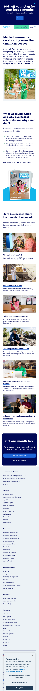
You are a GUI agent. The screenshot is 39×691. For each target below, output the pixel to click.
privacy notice (16, 671)
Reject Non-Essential (19, 682)
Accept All (19, 688)
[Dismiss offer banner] (34, 4)
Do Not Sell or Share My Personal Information (19, 676)
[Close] (32, 656)
